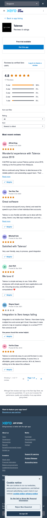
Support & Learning (32, 454)
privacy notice (32, 493)
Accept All (23, 514)
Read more (6, 176)
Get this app (23, 47)
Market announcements (10, 465)
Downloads (28, 442)
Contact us (5, 450)
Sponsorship (6, 442)
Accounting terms (31, 462)
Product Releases (31, 458)
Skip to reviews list (16, 77)
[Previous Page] (23, 379)
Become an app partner (11, 412)
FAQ (3, 470)
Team (4, 437)
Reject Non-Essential (23, 507)
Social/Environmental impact (11, 447)
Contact (27, 445)
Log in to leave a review (35, 64)
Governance (6, 439)
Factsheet (28, 437)
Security (5, 445)
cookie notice (19, 493)
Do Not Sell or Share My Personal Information (23, 499)
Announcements (30, 439)
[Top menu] (43, 11)
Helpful (9, 182)
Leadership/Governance (10, 467)
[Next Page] (41, 379)
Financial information (9, 462)
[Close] (43, 3)
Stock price (6, 459)
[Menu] (4, 10)
